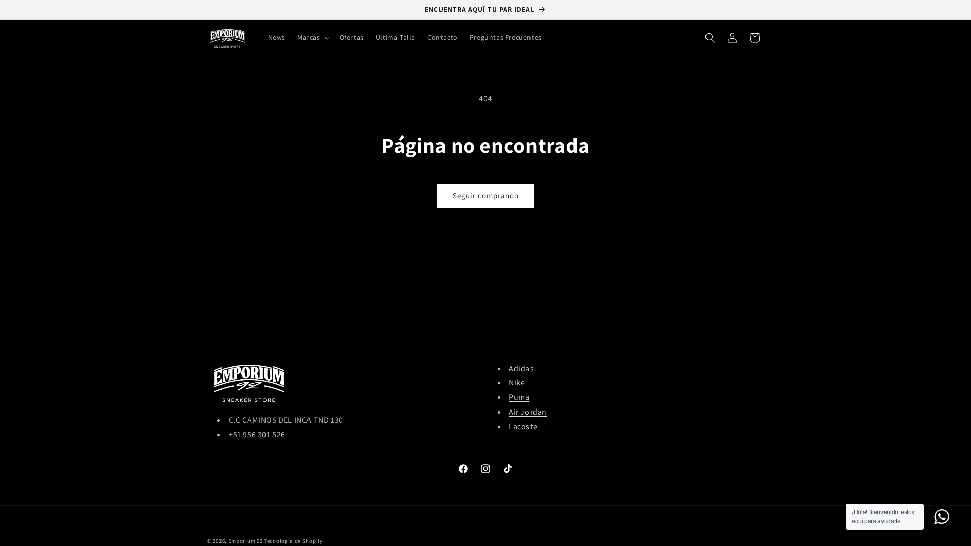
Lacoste (523, 426)
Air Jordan (528, 411)
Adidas (521, 368)
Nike (517, 382)
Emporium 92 (245, 540)
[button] (312, 37)
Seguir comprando (486, 195)
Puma (519, 397)
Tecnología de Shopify (293, 540)
